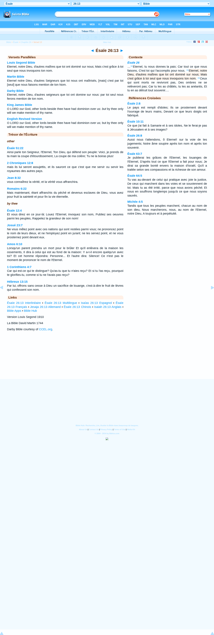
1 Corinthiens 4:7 (19, 267)
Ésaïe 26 (133, 62)
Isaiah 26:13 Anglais (107, 307)
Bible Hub (30, 310)
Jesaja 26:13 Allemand (45, 307)
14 (199, 78)
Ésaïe (15, 42)
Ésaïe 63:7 (134, 153)
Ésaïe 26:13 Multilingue (61, 303)
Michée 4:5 (135, 201)
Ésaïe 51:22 (15, 148)
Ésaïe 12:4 (14, 210)
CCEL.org (45, 329)
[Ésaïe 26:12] (4, 295)
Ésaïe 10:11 (135, 121)
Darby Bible (15, 91)
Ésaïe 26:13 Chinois (77, 307)
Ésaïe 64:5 (134, 175)
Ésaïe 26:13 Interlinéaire (24, 303)
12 (132, 66)
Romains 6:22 (17, 188)
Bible (8, 42)
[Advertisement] (107, 358)
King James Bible (19, 105)
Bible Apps (14, 310)
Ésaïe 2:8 (133, 103)
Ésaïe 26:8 (134, 135)
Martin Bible (15, 76)
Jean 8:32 (14, 177)
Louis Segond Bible (21, 62)
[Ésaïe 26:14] (210, 295)
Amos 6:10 (14, 244)
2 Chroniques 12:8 (20, 163)
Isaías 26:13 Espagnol (96, 303)
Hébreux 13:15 (17, 281)
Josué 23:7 (15, 225)
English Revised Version (24, 119)
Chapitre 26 (26, 42)
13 (187, 70)
